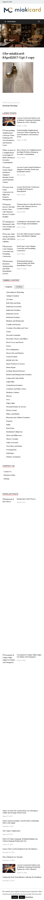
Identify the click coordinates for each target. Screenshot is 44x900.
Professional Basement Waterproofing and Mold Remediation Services (25, 263)
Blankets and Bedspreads (15, 321)
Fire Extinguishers (12, 349)
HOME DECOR (12, 360)
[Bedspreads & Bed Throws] (9, 499)
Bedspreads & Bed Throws (26, 499)
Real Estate (10, 428)
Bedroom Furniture (13, 317)
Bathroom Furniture (13, 310)
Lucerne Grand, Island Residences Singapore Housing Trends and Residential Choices (29, 169)
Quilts (8, 425)
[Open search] (38, 21)
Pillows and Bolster (13, 414)
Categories (8, 287)
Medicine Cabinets (12, 392)
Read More (29, 897)
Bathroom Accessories (13, 306)
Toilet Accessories (12, 442)
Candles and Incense (13, 324)
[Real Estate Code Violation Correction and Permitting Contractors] (9, 246)
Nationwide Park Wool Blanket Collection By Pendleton (22, 877)
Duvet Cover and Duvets (14, 342)
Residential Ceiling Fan (14, 432)
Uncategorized (11, 450)
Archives (19, 287)
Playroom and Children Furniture (18, 417)
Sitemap (6, 479)
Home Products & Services (15, 364)
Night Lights (10, 403)
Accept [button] (15, 897)
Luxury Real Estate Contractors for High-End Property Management (28, 189)
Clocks (8, 332)
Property (9, 421)
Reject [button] (22, 897)
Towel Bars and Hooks (14, 446)
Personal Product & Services (16, 407)
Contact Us (7, 471)
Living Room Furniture (14, 385)
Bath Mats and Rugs (13, 303)
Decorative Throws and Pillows (17, 339)
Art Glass (9, 299)
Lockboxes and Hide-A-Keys (16, 389)
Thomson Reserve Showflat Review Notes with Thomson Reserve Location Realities (29, 206)
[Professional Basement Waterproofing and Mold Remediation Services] (9, 261)
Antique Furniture (12, 296)
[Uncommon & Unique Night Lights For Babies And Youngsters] (9, 655)
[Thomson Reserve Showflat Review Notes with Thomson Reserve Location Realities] (9, 204)
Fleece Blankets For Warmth (13, 857)
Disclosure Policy (9, 475)
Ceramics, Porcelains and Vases (17, 328)
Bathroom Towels (12, 314)
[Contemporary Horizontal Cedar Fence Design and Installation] (9, 222)
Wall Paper (10, 453)
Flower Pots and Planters (15, 353)
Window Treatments (13, 457)
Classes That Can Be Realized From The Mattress (20, 849)
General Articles (11, 357)
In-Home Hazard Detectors (15, 371)
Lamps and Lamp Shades (15, 378)
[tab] (8, 287)
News (8, 399)
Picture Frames (11, 410)
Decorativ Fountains (13, 335)
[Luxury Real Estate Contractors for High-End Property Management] (9, 187)
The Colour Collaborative (11, 831)
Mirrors (9, 396)
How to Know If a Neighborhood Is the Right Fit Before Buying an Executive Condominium (29, 152)
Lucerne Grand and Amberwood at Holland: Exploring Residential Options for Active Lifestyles (28, 120)
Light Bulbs (10, 382)
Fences (8, 346)
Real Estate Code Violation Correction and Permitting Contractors (26, 248)
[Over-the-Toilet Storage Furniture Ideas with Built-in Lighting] (9, 234)
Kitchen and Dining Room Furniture (19, 374)
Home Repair (11, 367)
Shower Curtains (12, 439)
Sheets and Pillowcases (14, 435)
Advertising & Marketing (15, 292)
